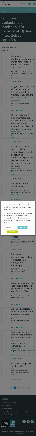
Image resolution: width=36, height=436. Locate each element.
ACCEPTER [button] (12, 232)
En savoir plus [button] (10, 227)
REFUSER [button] (22, 227)
